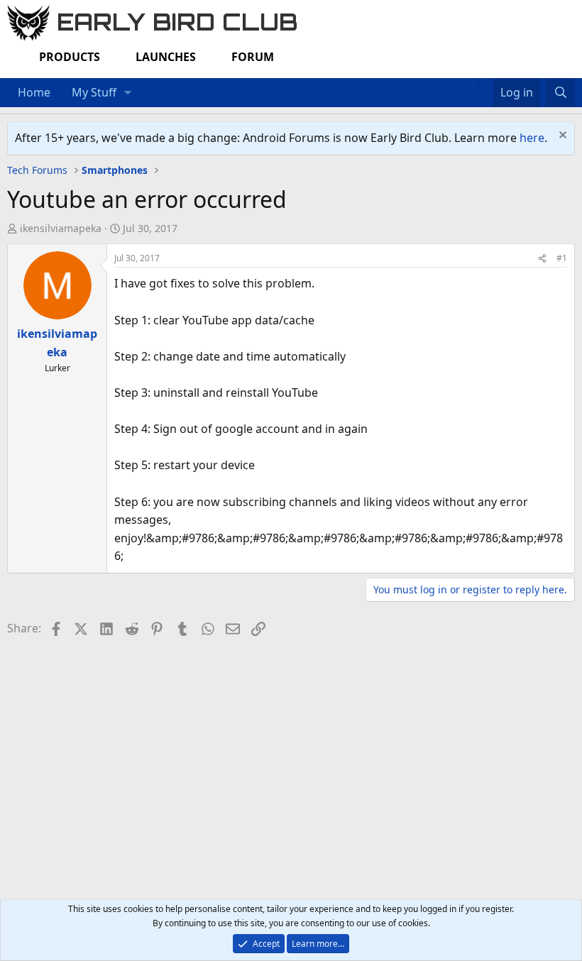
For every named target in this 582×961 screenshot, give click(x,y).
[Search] (560, 93)
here (532, 137)
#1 (561, 258)
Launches (166, 57)
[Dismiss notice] (561, 136)
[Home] (471, 83)
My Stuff (94, 92)
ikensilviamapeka (60, 228)
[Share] (542, 258)
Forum (252, 57)
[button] (128, 93)
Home (34, 92)
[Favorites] (485, 83)
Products (69, 57)
